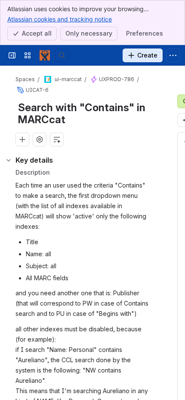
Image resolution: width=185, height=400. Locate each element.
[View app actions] (39, 139)
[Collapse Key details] (8, 160)
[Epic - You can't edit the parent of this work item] (94, 79)
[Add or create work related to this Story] (22, 139)
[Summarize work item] (57, 139)
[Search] (62, 55)
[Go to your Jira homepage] (45, 55)
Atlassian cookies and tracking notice (59, 19)
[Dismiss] (173, 353)
